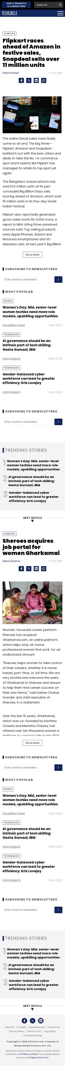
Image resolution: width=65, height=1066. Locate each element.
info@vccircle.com (39, 1057)
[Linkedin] (36, 80)
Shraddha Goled (14, 325)
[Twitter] (28, 80)
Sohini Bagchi (11, 359)
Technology (11, 334)
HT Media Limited (29, 1054)
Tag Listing (49, 1031)
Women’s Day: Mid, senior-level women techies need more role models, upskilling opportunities (30, 311)
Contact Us (54, 1027)
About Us (10, 1027)
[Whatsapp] (43, 80)
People (8, 301)
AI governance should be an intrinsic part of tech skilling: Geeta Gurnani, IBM (27, 345)
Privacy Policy (17, 1031)
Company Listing (33, 1035)
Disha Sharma (11, 561)
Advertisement (37, 1027)
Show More (32, 254)
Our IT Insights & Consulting (16, 5)
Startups (9, 33)
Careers (22, 1027)
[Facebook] (21, 80)
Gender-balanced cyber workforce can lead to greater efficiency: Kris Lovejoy (29, 378)
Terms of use (34, 1031)
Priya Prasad (10, 73)
